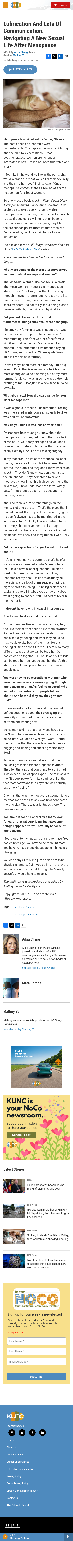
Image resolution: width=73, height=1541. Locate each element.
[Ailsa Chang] (11, 944)
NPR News (32, 1204)
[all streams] (68, 1537)
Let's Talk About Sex (25, 249)
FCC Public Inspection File (20, 1469)
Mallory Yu (19, 55)
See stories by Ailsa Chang (39, 968)
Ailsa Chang (21, 52)
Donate (62, 5)
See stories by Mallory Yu (19, 1029)
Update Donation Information (22, 1491)
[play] (5, 1536)
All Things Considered (26, 907)
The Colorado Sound (18, 1505)
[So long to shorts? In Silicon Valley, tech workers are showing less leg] (14, 1236)
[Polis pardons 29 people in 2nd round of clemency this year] (14, 1186)
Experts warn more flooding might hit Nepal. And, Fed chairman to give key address (48, 1213)
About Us (12, 1447)
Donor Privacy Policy (17, 1483)
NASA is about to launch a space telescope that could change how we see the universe (46, 1263)
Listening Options (16, 1454)
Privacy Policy (14, 1476)
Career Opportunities (18, 1462)
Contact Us (13, 1498)
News (29, 1180)
